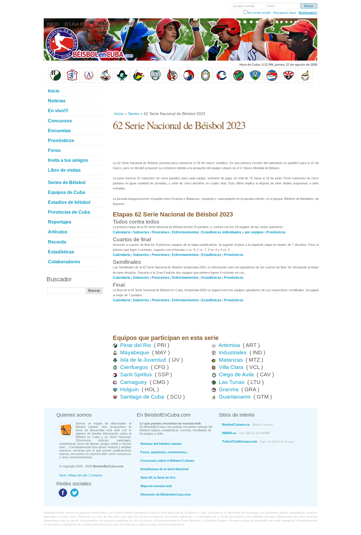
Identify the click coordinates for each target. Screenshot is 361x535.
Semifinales (127, 262)
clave (271, 6)
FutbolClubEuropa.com (258, 441)
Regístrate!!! (308, 12)
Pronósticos (276, 232)
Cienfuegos (134, 367)
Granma (229, 389)
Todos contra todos (136, 222)
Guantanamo (235, 397)
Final (119, 285)
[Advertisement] (215, 97)
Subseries (141, 232)
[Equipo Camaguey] (222, 81)
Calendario (121, 232)
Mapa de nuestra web (156, 486)
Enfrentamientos (185, 232)
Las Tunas (232, 382)
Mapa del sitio (78, 475)
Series (133, 113)
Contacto (96, 475)
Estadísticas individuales (221, 232)
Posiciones (161, 232)
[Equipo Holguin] (255, 81)
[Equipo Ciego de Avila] (205, 81)
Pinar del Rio (135, 345)
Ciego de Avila (236, 374)
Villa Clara (231, 367)
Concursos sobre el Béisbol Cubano (167, 460)
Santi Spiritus (136, 374)
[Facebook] (62, 496)
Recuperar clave (284, 12)
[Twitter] (74, 496)
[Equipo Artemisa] (88, 81)
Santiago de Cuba (142, 397)
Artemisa (229, 345)
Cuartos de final (132, 239)
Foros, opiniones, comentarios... (164, 452)
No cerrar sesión (259, 12)
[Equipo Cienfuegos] (155, 81)
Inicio (119, 113)
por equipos (254, 232)
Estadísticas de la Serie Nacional (164, 469)
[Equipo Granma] (271, 81)
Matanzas (231, 360)
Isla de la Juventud (143, 360)
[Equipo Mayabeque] (105, 81)
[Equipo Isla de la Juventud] (122, 81)
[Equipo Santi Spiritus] (188, 81)
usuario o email (243, 6)
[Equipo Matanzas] (138, 81)
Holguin (129, 389)
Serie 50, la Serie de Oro (157, 477)
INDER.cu (246, 433)
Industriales (233, 352)
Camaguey (133, 382)
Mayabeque (134, 352)
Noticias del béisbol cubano (161, 443)
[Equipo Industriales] (72, 81)
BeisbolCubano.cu (247, 424)
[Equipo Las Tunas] (238, 81)
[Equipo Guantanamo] (305, 81)
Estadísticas (211, 255)
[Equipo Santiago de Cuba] (288, 81)
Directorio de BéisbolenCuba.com (165, 494)
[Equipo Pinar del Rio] (55, 81)
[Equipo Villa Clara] (172, 81)
